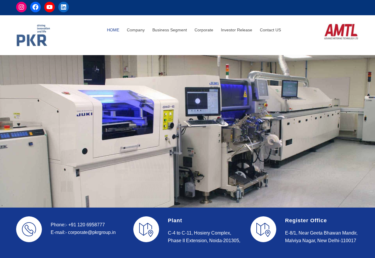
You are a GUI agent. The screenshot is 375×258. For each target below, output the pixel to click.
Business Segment (169, 30)
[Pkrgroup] (61, 35)
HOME (113, 30)
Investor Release (236, 30)
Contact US (270, 30)
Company (136, 30)
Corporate (204, 30)
